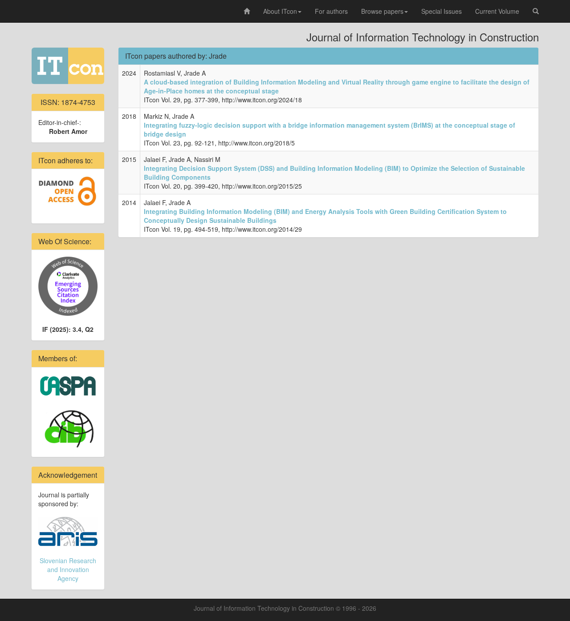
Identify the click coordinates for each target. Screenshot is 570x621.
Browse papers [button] (382, 11)
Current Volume (497, 11)
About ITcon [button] (280, 11)
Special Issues (441, 11)
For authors (331, 11)
